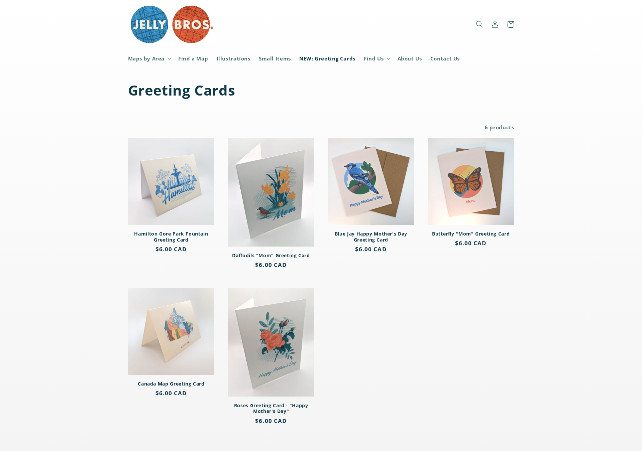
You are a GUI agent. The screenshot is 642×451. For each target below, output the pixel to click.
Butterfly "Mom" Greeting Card (471, 234)
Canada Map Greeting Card (171, 384)
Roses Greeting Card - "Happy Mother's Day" (271, 409)
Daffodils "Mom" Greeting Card (271, 256)
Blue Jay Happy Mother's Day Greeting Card (371, 237)
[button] (149, 58)
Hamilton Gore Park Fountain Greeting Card (171, 237)
